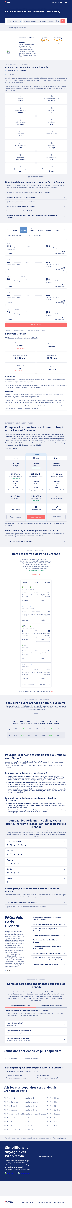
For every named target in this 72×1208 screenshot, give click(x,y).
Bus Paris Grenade (43, 1075)
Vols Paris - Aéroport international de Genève (40, 1114)
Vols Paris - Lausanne (32, 1058)
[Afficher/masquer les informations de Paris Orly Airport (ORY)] (64, 1024)
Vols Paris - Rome (31, 1106)
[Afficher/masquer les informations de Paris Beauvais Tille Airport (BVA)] (64, 1039)
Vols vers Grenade (45, 1138)
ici (52, 691)
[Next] (64, 229)
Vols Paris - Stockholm (54, 1110)
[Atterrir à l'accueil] (8, 2)
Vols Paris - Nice (30, 1122)
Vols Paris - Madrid (53, 1098)
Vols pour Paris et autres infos (16, 1078)
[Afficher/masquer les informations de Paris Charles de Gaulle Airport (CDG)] (64, 1032)
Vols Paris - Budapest (54, 1118)
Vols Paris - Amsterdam (11, 1118)
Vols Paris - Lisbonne (53, 1114)
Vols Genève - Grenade (32, 1126)
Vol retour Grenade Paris (14, 1075)
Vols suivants (44, 684)
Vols (13, 1138)
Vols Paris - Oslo (52, 1122)
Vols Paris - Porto (9, 1122)
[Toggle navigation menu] (66, 2)
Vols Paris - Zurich (31, 1098)
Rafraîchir (35, 574)
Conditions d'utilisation (44, 1202)
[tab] (15, 235)
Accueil (7, 1138)
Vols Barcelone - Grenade (12, 1130)
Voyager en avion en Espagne (27, 1138)
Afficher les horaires (20, 371)
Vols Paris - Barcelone (11, 1102)
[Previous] (9, 722)
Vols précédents (29, 684)
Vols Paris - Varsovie (10, 1126)
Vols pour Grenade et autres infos (48, 1078)
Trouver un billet (20, 348)
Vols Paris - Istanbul (10, 1106)
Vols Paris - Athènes (10, 1110)
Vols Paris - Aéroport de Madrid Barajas (17, 1114)
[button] (43, 21)
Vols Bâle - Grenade (31, 1130)
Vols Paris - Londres (10, 1058)
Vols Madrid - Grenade (54, 1126)
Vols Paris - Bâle (52, 1106)
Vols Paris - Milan (52, 1102)
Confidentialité (59, 1202)
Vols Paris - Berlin (31, 1110)
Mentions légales (27, 1202)
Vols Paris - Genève (10, 1098)
